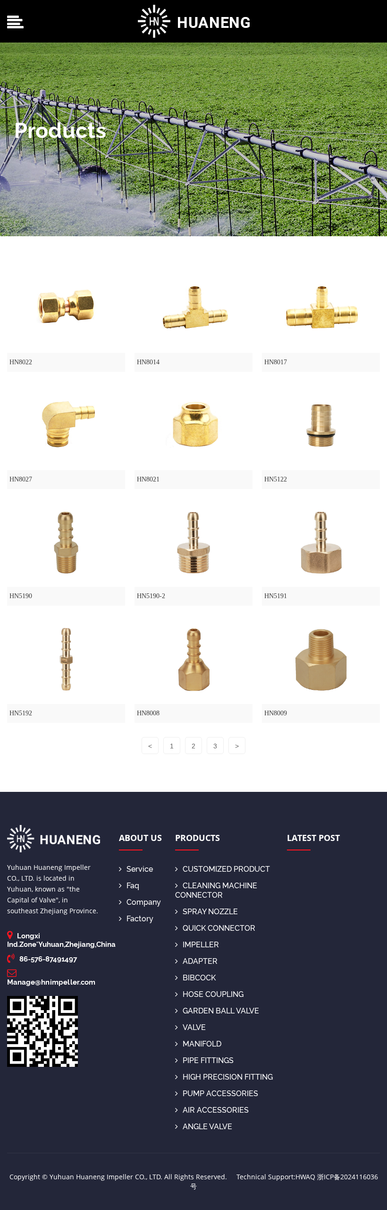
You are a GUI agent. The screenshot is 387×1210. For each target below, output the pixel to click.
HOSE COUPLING (213, 994)
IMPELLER (201, 944)
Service (139, 869)
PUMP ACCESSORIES (220, 1093)
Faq (132, 885)
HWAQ (305, 1176)
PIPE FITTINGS (208, 1060)
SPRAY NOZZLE (210, 911)
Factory (139, 918)
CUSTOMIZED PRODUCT (226, 869)
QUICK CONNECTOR (219, 928)
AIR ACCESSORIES (216, 1110)
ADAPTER (200, 961)
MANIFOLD (202, 1043)
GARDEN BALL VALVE (221, 1010)
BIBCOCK (199, 977)
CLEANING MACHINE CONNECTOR (216, 890)
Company (143, 902)
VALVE (194, 1027)
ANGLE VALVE (207, 1126)
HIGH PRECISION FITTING (228, 1077)
